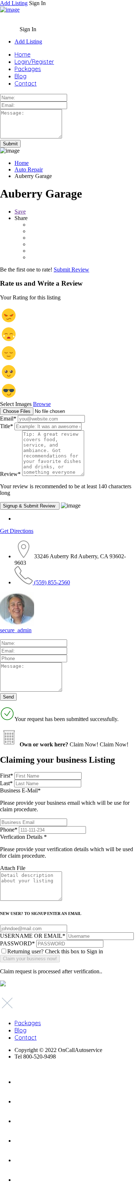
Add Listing (14, 3)
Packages (28, 68)
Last (6, 783)
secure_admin (16, 630)
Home (22, 54)
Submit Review (71, 269)
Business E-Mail (64, 799)
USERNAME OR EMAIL (32, 936)
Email (8, 418)
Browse (42, 404)
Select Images (16, 404)
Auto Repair (29, 169)
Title (6, 426)
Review (10, 474)
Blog (20, 76)
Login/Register (34, 61)
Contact (26, 83)
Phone (8, 829)
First (6, 775)
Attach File (12, 868)
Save (20, 211)
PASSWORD (17, 943)
